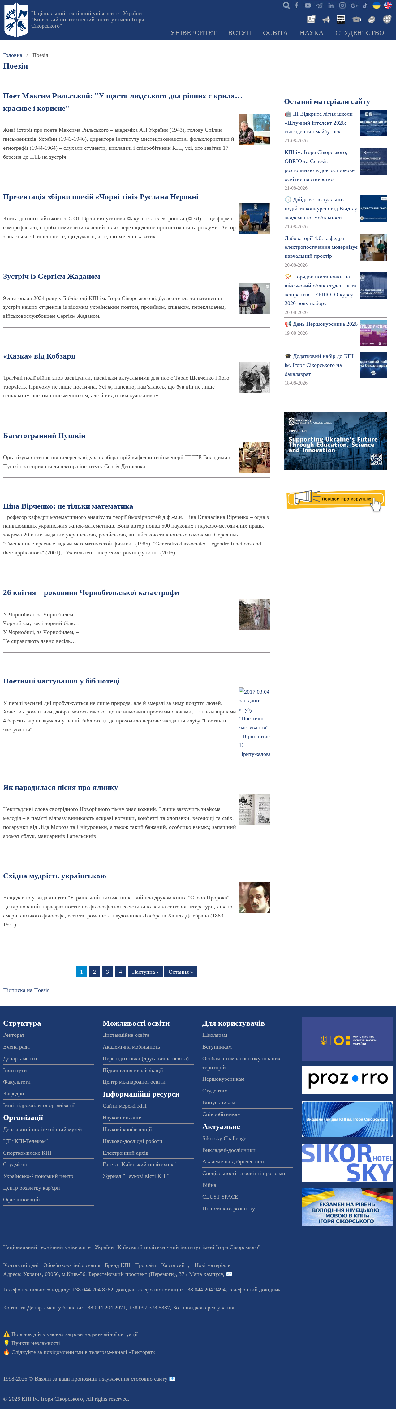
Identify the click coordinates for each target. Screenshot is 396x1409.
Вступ (239, 33)
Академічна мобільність (131, 1047)
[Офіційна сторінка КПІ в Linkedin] (331, 5)
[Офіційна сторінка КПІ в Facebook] (296, 5)
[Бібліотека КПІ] (371, 18)
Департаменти (20, 1058)
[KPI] (388, 5)
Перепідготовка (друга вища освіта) (146, 1058)
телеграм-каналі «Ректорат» (122, 1352)
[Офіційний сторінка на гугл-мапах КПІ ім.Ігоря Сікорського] (354, 5)
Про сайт (146, 1265)
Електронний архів (125, 1153)
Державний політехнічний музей (42, 1129)
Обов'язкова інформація (71, 1265)
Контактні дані (21, 1265)
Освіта (275, 33)
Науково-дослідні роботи (132, 1141)
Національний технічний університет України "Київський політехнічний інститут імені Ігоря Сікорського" (87, 19)
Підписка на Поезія (26, 990)
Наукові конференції (127, 1129)
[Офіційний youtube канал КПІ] (308, 5)
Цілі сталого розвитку (228, 1208)
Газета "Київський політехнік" (139, 1164)
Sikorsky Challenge (224, 1138)
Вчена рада (16, 1047)
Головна (12, 55)
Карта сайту (175, 1265)
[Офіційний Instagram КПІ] (342, 5)
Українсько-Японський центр (38, 1176)
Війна (209, 1185)
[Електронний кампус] (355, 18)
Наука (312, 33)
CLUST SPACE (220, 1197)
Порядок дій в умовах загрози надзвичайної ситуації (74, 1334)
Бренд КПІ (117, 1265)
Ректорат (13, 1035)
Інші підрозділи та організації (39, 1105)
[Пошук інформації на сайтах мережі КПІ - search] (285, 5)
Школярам (214, 1035)
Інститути (15, 1070)
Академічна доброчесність (233, 1161)
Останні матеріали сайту (327, 101)
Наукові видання (123, 1117)
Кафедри (13, 1093)
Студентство (359, 33)
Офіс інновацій (21, 1199)
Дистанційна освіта (126, 1035)
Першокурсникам (223, 1079)
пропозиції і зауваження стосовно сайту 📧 (123, 1379)
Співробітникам (221, 1114)
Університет (193, 33)
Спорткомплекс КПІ (27, 1153)
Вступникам (217, 1047)
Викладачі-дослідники (229, 1150)
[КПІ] (376, 5)
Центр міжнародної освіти (134, 1082)
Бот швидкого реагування (203, 1307)
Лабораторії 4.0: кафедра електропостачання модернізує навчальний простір (321, 247)
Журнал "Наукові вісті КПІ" (136, 1176)
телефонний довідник (255, 1289)
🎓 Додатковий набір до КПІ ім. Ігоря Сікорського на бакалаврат (319, 365)
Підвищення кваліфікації (133, 1070)
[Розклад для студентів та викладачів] (340, 18)
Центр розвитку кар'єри (31, 1188)
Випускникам (218, 1102)
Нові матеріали (213, 1265)
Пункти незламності (35, 1343)
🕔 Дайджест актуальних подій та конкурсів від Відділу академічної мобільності (321, 208)
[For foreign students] (386, 18)
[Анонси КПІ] (325, 18)
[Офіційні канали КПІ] (319, 5)
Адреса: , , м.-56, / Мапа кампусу (113, 1274)
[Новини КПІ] (310, 18)
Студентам (215, 1091)
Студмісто (15, 1164)
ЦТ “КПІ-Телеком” (25, 1141)
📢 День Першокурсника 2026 (321, 324)
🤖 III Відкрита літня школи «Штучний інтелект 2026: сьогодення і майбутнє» (319, 123)
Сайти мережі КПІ (125, 1106)
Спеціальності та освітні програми (243, 1173)
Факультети (17, 1082)
